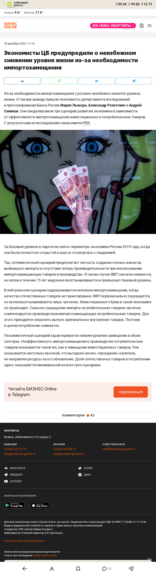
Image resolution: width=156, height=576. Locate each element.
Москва (29, 12)
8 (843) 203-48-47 (64, 449)
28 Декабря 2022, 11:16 (19, 43)
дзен (87, 474)
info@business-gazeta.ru (20, 453)
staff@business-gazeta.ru (119, 449)
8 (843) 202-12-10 (15, 449)
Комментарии (78, 415)
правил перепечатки (44, 555)
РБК (86, 123)
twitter (88, 468)
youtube (15, 481)
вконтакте (17, 468)
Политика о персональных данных (24, 540)
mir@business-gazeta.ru (68, 453)
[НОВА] (112, 25)
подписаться (131, 392)
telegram (16, 474)
